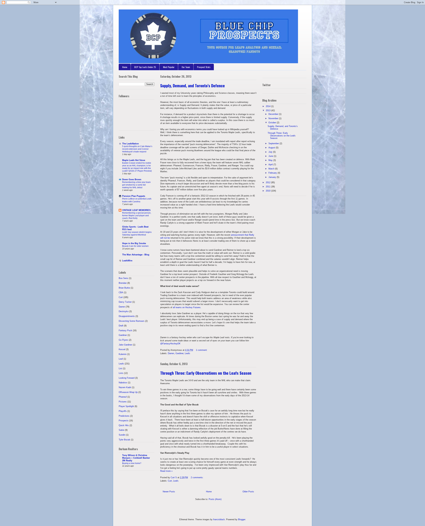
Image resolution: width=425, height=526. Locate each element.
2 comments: (197, 477)
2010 (268, 190)
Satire (121, 430)
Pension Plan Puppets (133, 196)
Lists (121, 373)
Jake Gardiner (125, 344)
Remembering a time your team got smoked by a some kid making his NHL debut (136, 185)
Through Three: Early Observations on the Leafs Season (205, 373)
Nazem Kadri (125, 387)
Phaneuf (123, 397)
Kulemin (123, 354)
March (271, 168)
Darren (171, 353)
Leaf (121, 359)
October (272, 122)
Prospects (123, 420)
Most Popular (168, 67)
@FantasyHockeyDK (170, 343)
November (273, 118)
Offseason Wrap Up (128, 392)
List (120, 368)
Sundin (122, 435)
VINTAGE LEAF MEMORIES (136, 210)
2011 (268, 186)
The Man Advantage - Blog (135, 254)
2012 (268, 182)
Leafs (187, 353)
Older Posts (248, 491)
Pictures (123, 401)
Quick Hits (124, 425)
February (273, 173)
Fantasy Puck (125, 330)
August (272, 147)
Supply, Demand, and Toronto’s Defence (192, 85)
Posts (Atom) (215, 499)
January (272, 177)
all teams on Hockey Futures (187, 307)
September (274, 143)
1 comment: (202, 350)
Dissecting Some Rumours (131, 321)
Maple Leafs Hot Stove (133, 160)
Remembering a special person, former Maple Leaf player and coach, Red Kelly (136, 215)
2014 (268, 106)
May (270, 160)
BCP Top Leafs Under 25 (145, 67)
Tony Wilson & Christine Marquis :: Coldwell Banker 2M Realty (136, 458)
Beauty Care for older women (135, 246)
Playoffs (123, 411)
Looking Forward (126, 378)
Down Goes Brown (131, 179)
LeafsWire (127, 260)
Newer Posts (169, 491)
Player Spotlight (126, 406)
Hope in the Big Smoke (134, 243)
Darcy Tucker (125, 302)
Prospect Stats (203, 67)
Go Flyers (123, 340)
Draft (121, 325)
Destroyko (123, 311)
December (273, 114)
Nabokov (123, 382)
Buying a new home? (131, 463)
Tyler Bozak (124, 439)
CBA (121, 292)
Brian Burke (124, 288)
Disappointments (127, 316)
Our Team (186, 67)
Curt (170, 481)
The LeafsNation (130, 143)
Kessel (122, 349)
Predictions (124, 416)
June (271, 156)
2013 (268, 110)
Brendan (123, 283)
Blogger (241, 519)
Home (124, 67)
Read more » (166, 471)
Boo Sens (123, 278)
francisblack (219, 519)
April (270, 164)
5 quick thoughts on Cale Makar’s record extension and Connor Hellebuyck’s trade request (137, 149)
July (270, 152)
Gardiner (179, 353)
